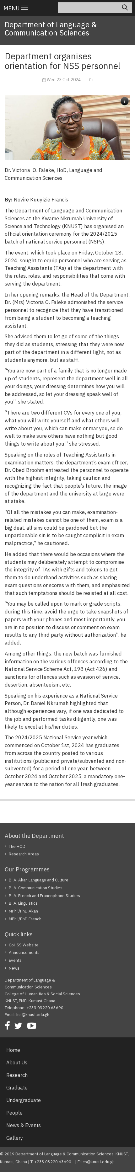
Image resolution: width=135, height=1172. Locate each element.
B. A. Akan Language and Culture (38, 880)
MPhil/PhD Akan (23, 911)
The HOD (17, 846)
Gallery (14, 1138)
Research (17, 1075)
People (14, 1113)
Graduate (17, 1087)
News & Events (23, 1125)
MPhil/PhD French (25, 919)
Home (13, 1050)
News (14, 968)
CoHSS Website (24, 945)
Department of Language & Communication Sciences (51, 28)
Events (15, 960)
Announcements (24, 952)
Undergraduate (23, 1100)
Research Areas (24, 854)
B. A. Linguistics (23, 903)
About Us (16, 1062)
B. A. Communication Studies (35, 888)
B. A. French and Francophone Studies (44, 895)
